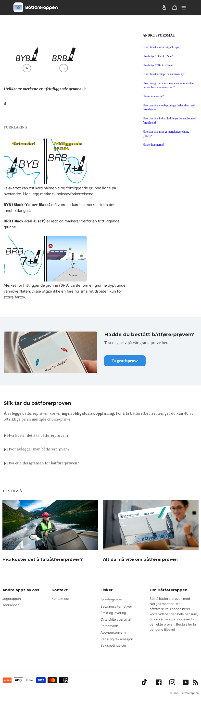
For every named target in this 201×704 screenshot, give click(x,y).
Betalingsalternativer (116, 606)
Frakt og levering (113, 613)
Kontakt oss (60, 599)
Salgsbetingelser (113, 645)
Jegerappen (11, 599)
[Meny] (184, 7)
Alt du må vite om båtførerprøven (140, 559)
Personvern (109, 626)
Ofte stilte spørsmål (115, 619)
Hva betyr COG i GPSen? (158, 65)
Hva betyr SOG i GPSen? (158, 56)
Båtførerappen (189, 693)
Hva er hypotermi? (153, 144)
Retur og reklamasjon (116, 639)
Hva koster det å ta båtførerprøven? (42, 559)
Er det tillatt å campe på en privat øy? (164, 74)
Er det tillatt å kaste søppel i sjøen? (162, 47)
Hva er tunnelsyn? (153, 96)
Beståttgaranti (111, 600)
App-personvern (113, 632)
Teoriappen (11, 605)
